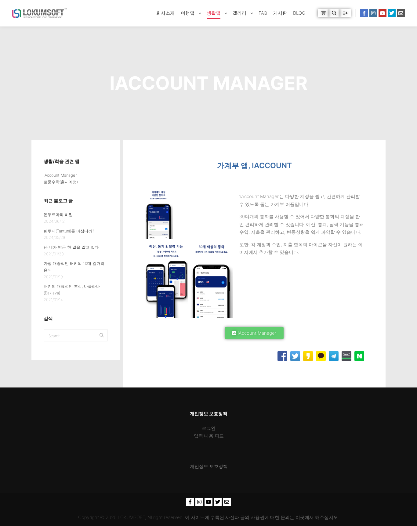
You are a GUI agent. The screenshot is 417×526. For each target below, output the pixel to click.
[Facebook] (364, 13)
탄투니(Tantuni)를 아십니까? (69, 231)
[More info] (345, 13)
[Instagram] (373, 13)
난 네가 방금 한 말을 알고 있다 (71, 247)
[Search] (334, 13)
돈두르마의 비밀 (58, 214)
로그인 (209, 428)
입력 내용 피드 (209, 436)
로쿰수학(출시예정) (61, 181)
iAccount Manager (60, 175)
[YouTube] (382, 13)
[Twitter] (392, 13)
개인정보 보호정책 (209, 466)
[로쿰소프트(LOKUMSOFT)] (39, 13)
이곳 (300, 517)
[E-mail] (401, 13)
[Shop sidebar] (323, 13)
